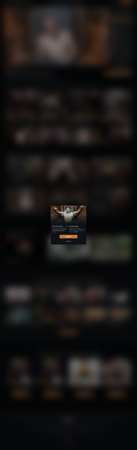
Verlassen (68, 241)
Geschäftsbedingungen (60, 230)
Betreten (68, 236)
